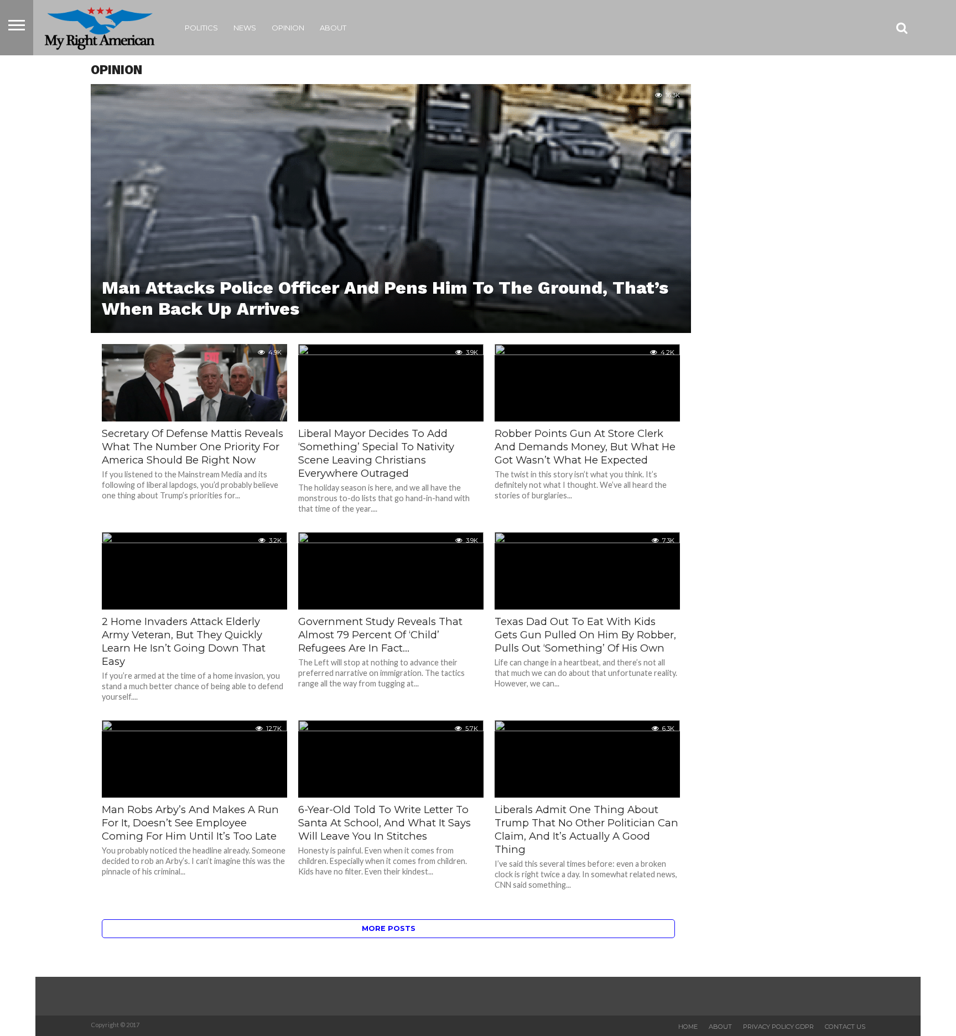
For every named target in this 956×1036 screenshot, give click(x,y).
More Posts (388, 928)
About (333, 27)
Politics (201, 27)
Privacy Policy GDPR (778, 1026)
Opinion (288, 27)
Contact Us (845, 1026)
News (244, 27)
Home (688, 1026)
